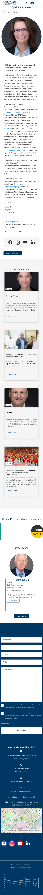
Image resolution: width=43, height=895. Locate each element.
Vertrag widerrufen (35, 883)
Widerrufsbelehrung (27, 882)
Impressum (5, 882)
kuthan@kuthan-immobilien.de (20, 597)
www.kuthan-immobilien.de (21, 781)
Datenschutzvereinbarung (29, 705)
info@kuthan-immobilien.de (21, 791)
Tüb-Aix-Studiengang (14, 112)
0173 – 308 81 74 (28, 595)
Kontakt (15, 882)
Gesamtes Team (21, 616)
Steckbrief (13, 601)
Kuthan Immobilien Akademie (15, 150)
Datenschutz (9, 882)
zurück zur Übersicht (12, 253)
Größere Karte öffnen (21, 831)
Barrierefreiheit (21, 882)
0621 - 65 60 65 (14, 595)
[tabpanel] (22, 583)
